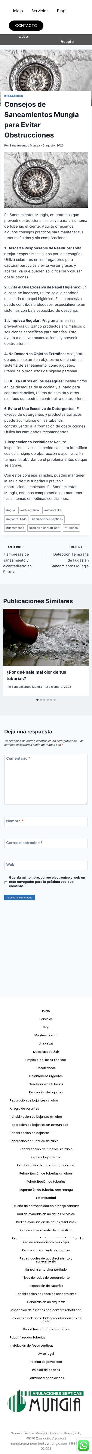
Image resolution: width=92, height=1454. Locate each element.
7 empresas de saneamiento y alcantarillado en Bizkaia (17, 559)
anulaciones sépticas (47, 519)
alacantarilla (29, 510)
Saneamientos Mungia (24, 145)
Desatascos (13, 96)
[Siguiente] (84, 652)
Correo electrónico (24, 843)
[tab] (37, 700)
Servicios (40, 10)
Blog (61, 10)
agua (10, 510)
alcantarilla (52, 510)
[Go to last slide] (8, 652)
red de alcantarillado (44, 528)
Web (10, 864)
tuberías (71, 528)
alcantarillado (16, 519)
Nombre (15, 821)
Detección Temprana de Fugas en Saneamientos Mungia (69, 556)
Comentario (18, 758)
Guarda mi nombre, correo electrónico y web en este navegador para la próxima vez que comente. (47, 881)
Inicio (18, 10)
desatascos (15, 528)
